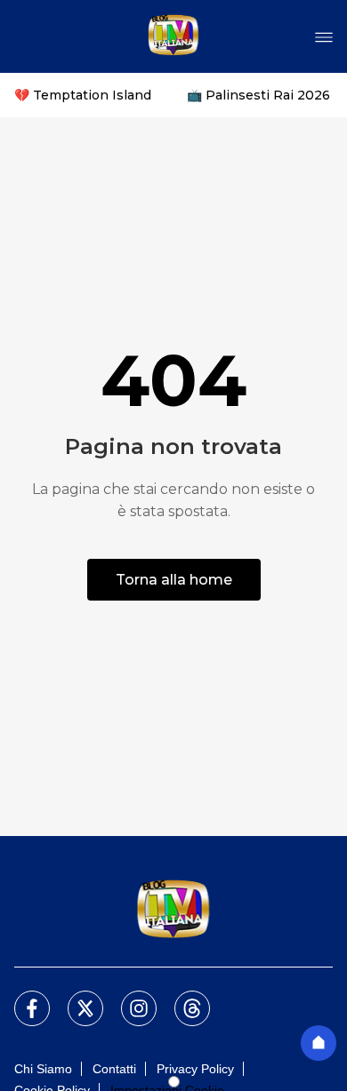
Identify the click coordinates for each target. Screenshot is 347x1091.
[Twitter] (75, 998)
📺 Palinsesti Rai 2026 (258, 95)
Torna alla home (174, 579)
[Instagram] (128, 998)
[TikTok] (181, 998)
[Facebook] (21, 998)
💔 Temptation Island (82, 95)
